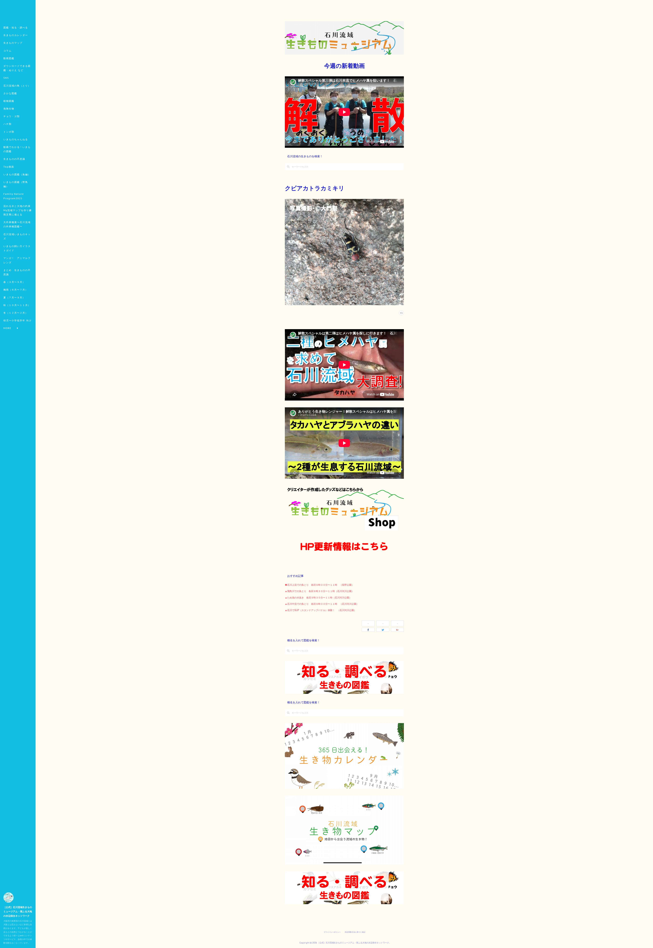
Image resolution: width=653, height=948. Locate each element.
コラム (7, 50)
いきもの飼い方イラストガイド (17, 248)
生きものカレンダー (15, 35)
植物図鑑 (8, 101)
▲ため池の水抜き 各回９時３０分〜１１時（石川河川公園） (318, 597)
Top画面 (8, 166)
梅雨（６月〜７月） (15, 289)
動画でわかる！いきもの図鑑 (17, 149)
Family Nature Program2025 (13, 196)
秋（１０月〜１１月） (17, 305)
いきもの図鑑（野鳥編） (15, 184)
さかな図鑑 (10, 93)
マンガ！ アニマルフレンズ (17, 260)
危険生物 (8, 108)
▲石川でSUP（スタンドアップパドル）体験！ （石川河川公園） (320, 610)
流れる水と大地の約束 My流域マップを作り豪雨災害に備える (18, 210)
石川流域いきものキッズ (17, 236)
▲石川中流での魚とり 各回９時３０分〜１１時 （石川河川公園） (322, 603)
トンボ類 (8, 131)
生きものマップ (12, 42)
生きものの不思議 (14, 158)
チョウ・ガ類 (11, 116)
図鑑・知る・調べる (15, 27)
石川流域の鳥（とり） (17, 85)
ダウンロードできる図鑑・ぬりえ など (17, 68)
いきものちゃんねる (15, 139)
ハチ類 (7, 123)
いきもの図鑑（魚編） (17, 174)
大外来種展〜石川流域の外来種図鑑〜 (17, 224)
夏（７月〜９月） (14, 297)
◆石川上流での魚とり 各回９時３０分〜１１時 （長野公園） (319, 584)
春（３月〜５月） (14, 282)
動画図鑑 (8, 58)
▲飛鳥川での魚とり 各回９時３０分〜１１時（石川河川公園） (319, 591)
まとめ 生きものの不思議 (17, 272)
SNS (6, 77)
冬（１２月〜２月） (15, 312)
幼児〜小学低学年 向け (17, 320)
